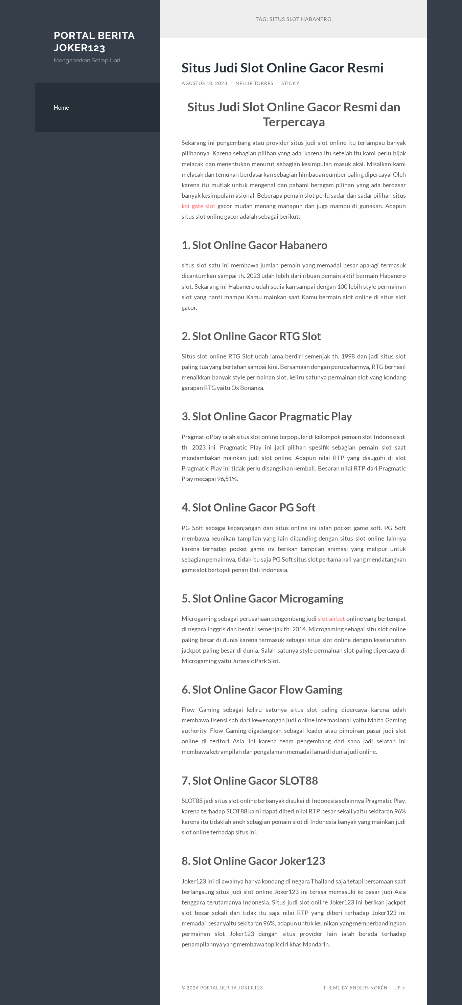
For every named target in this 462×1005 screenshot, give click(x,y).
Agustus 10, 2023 (204, 83)
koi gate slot (198, 206)
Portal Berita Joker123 (94, 41)
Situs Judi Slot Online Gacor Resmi (283, 67)
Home (61, 107)
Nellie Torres (254, 83)
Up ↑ (400, 987)
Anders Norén (368, 987)
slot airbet (331, 618)
